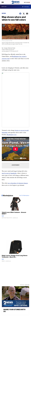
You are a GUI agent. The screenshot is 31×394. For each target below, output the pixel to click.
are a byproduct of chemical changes (18, 183)
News (4, 13)
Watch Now (26, 2)
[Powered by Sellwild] (27, 284)
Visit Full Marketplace (24, 195)
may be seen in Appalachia (9, 173)
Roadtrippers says (11, 134)
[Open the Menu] (2, 2)
